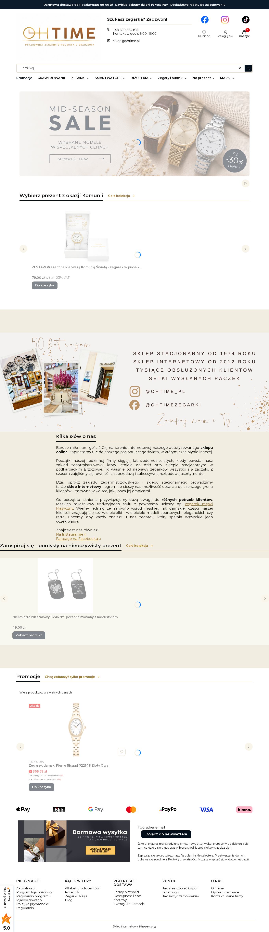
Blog (68, 900)
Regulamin (25, 908)
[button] (248, 68)
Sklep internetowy (133, 926)
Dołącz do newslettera (166, 834)
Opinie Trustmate (225, 892)
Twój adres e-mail (151, 827)
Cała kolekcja (119, 196)
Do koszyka (44, 285)
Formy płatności (126, 892)
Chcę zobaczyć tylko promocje (70, 677)
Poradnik (72, 892)
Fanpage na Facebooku (77, 539)
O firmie (217, 888)
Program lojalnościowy (34, 892)
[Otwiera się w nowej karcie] (205, 20)
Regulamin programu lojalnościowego (33, 898)
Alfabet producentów (82, 888)
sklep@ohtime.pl (126, 41)
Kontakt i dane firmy (227, 896)
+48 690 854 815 (125, 30)
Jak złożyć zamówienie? (180, 896)
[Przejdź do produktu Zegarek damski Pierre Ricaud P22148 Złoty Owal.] (78, 729)
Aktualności (25, 888)
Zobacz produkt (29, 635)
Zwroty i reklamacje (129, 904)
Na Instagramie (69, 534)
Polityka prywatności (32, 904)
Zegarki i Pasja (76, 896)
